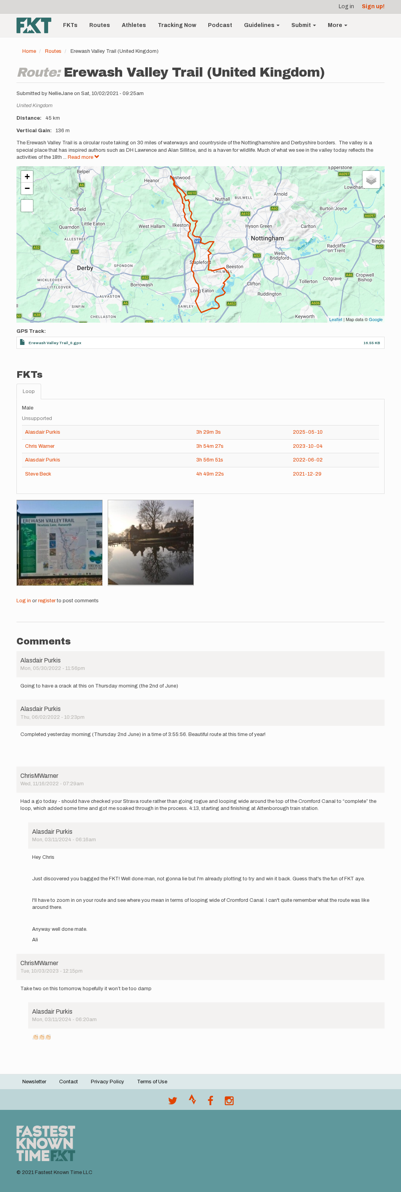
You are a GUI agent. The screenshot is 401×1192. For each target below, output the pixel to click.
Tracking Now (177, 25)
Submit (301, 25)
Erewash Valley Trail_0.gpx (55, 343)
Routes (99, 25)
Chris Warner (39, 446)
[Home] (36, 25)
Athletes (134, 25)
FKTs (70, 25)
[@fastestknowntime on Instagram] (229, 1103)
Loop (29, 391)
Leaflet (335, 319)
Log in (346, 6)
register (47, 600)
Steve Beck (38, 474)
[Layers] (371, 179)
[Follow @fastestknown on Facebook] (210, 1103)
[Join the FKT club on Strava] (192, 1103)
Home (29, 51)
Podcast (220, 25)
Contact (68, 1081)
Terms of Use (152, 1081)
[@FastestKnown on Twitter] (172, 1103)
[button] (59, 543)
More (335, 25)
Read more (81, 157)
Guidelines (260, 25)
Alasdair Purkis (42, 432)
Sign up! (373, 6)
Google (376, 319)
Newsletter (34, 1081)
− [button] (27, 188)
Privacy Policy (107, 1081)
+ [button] (27, 176)
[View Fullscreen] (27, 206)
